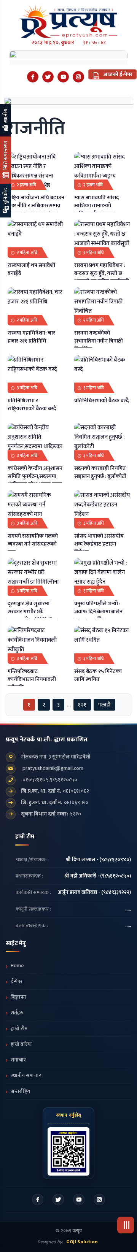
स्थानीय (5, 116)
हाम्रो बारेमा (21, 1044)
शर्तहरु (17, 1013)
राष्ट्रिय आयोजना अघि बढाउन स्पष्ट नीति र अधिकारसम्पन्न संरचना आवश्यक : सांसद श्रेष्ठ (36, 209)
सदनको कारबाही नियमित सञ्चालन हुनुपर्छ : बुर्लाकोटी (100, 472)
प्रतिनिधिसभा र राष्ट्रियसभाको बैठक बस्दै (32, 404)
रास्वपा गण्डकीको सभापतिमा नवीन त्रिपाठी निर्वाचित (98, 341)
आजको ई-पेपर (117, 74)
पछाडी (104, 704)
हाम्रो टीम (19, 1029)
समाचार (18, 1060)
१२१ (82, 704)
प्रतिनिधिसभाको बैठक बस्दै (101, 400)
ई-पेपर (16, 981)
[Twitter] (48, 77)
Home (17, 966)
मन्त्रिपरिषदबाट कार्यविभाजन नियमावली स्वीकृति (32, 679)
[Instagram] (78, 77)
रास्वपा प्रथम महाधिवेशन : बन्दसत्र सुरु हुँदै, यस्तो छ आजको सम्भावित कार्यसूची (101, 273)
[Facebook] (32, 77)
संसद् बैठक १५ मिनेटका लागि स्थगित (98, 675)
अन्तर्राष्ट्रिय (20, 1091)
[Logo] (68, 19)
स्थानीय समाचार (26, 1075)
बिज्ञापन (18, 997)
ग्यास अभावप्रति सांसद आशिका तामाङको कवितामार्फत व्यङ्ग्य (96, 205)
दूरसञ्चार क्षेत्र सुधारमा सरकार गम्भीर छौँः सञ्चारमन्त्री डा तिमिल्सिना (32, 611)
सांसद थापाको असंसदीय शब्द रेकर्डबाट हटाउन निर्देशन (99, 544)
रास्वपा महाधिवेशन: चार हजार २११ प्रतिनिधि (31, 337)
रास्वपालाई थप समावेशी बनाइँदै (31, 269)
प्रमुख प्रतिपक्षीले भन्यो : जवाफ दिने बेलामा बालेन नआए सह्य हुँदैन (98, 611)
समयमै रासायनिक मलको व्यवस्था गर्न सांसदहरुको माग (33, 544)
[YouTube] (63, 77)
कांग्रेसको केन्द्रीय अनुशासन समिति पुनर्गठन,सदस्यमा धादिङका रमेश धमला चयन (35, 476)
